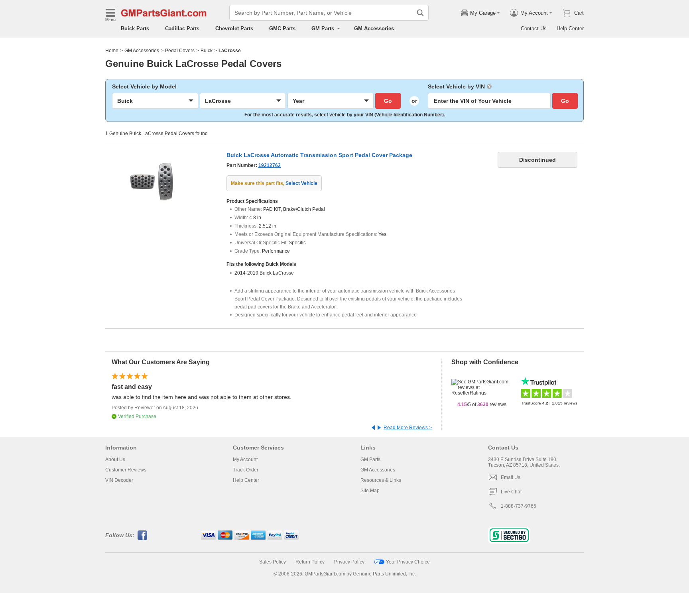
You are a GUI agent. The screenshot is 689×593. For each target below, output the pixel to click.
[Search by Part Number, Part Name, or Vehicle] (420, 13)
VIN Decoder (119, 480)
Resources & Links (380, 480)
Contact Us (534, 28)
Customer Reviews (125, 470)
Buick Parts (135, 28)
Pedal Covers (180, 50)
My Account (245, 459)
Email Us (510, 477)
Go (388, 101)
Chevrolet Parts (234, 28)
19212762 (269, 165)
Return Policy (310, 562)
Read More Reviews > (408, 427)
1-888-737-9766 (518, 506)
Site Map (370, 490)
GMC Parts (282, 28)
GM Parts (370, 459)
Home (111, 50)
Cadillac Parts (182, 28)
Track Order (245, 470)
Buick (207, 50)
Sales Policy (272, 562)
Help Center (570, 28)
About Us (115, 459)
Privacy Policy (349, 562)
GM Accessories (374, 28)
